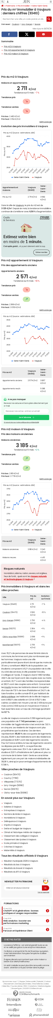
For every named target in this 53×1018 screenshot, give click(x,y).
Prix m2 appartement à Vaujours (19, 50)
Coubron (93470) (12, 774)
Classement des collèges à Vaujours (21, 836)
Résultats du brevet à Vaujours (18, 868)
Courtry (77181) (11, 778)
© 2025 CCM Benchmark (32, 988)
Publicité (40, 981)
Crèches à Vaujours (13, 847)
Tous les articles (17, 986)
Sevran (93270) (11, 789)
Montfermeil (8, 645)
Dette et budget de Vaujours (17, 828)
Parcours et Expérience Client (17, 930)
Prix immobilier (24, 6)
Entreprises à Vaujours (14, 810)
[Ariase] (13, 1015)
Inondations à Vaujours (14, 818)
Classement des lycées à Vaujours (20, 839)
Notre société (31, 981)
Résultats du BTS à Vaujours (17, 872)
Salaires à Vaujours (12, 807)
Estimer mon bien (41, 252)
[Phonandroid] (39, 1015)
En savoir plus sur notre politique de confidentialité (21, 422)
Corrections (32, 986)
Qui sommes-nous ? (10, 981)
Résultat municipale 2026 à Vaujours (21, 861)
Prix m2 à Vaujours (12, 46)
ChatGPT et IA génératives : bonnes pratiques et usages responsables (20, 911)
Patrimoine (10, 6)
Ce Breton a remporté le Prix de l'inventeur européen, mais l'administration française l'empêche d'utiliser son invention (26, 953)
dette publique (8, 696)
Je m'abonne (25, 417)
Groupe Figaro (17, 988)
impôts (7, 687)
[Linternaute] (13, 1005)
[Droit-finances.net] (39, 1004)
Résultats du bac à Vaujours (17, 864)
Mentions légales (44, 986)
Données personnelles (23, 984)
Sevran (37, 24)
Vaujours (20, 205)
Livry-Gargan (26, 24)
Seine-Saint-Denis (39, 6)
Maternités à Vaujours (14, 850)
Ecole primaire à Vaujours (16, 843)
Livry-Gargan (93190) (14, 785)
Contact (47, 981)
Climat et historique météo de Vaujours (22, 832)
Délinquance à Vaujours (15, 821)
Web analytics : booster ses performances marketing (17, 921)
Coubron (15, 24)
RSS (25, 986)
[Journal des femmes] (13, 999)
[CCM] (39, 999)
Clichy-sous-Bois (10, 637)
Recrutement (9, 984)
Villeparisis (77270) (13, 782)
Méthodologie (45, 122)
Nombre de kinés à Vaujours (17, 814)
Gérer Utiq (6, 986)
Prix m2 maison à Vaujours (16, 54)
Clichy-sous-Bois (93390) (16, 793)
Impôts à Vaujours (12, 825)
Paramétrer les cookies (41, 984)
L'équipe (22, 981)
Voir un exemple (43, 892)
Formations (11, 903)
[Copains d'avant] (13, 1010)
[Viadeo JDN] (39, 1010)
